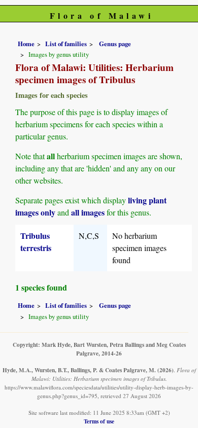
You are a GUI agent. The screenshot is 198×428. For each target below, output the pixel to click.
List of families (66, 43)
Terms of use (99, 421)
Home (26, 43)
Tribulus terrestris (35, 242)
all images (88, 212)
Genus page (115, 43)
